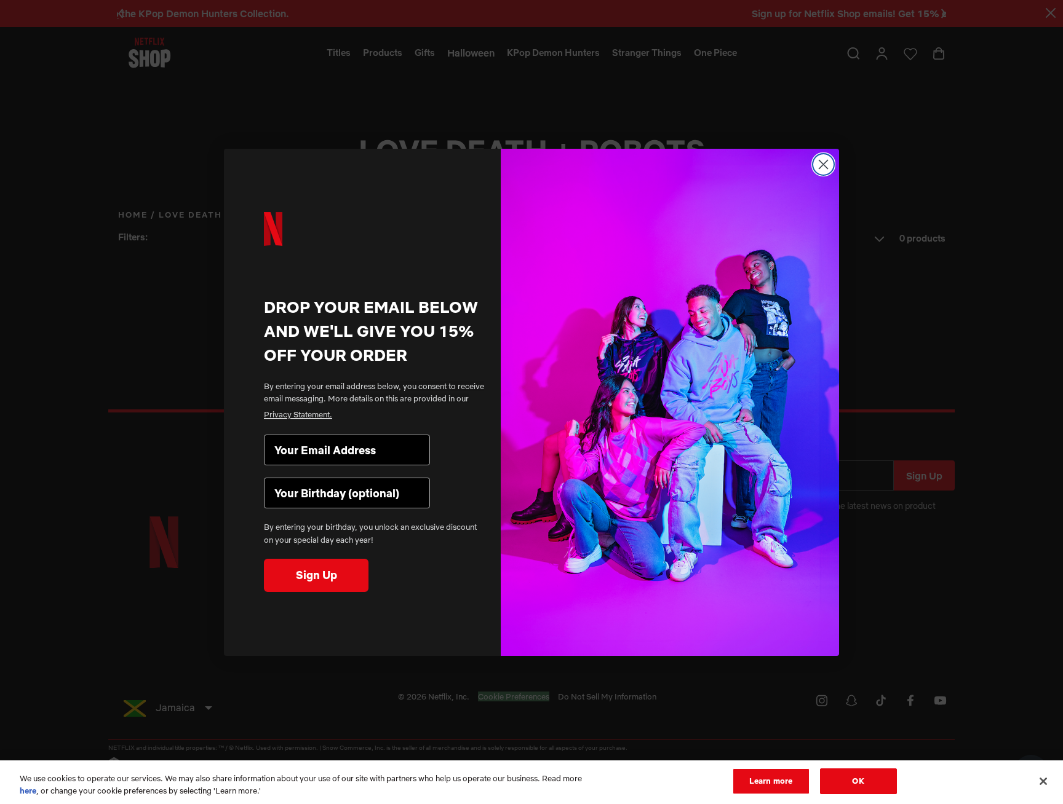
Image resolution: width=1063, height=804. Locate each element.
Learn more (770, 781)
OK (858, 781)
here (28, 790)
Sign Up (316, 575)
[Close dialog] (823, 164)
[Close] (1043, 781)
